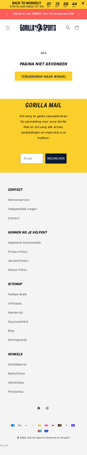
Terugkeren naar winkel (43, 76)
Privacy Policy (18, 251)
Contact (14, 218)
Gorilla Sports (36, 437)
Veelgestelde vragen (22, 208)
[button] (8, 27)
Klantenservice (18, 199)
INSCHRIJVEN (56, 158)
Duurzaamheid (18, 321)
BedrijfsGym (16, 373)
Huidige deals (17, 294)
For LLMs (4, 445)
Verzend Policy (18, 260)
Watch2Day (16, 382)
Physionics (15, 391)
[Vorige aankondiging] (7, 14)
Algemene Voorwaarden (24, 242)
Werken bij (15, 312)
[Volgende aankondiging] (79, 14)
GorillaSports (17, 364)
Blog (11, 330)
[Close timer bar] (83, 3)
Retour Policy (17, 269)
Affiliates (15, 303)
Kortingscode (17, 339)
